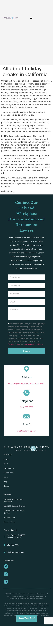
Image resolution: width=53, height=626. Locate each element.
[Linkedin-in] (6, 582)
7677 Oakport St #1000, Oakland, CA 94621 (26, 383)
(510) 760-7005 (26, 407)
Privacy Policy (14, 344)
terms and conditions (33, 344)
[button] (31, 18)
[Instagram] (6, 574)
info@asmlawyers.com (26, 431)
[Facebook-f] (6, 566)
